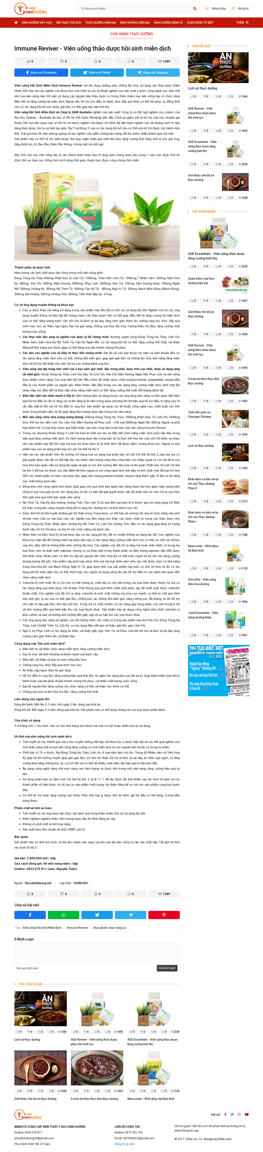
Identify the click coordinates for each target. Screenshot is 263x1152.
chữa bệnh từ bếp (200, 22)
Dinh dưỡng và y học (37, 22)
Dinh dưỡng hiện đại (135, 22)
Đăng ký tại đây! (125, 1144)
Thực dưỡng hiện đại (100, 22)
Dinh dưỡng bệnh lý (168, 22)
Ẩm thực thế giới (68, 22)
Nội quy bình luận (27, 968)
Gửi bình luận (167, 968)
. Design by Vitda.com (217, 1139)
